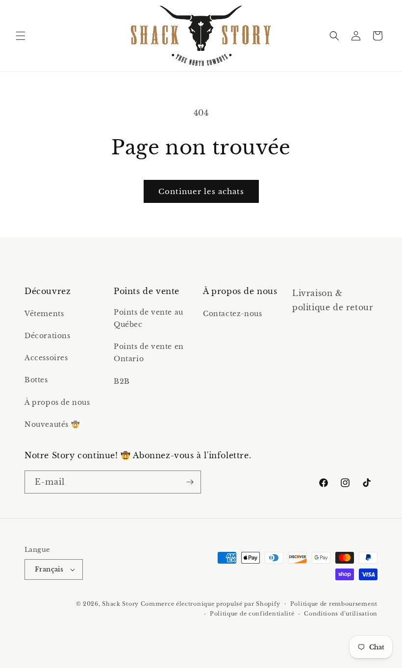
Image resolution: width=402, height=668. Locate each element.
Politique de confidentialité (252, 613)
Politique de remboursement (333, 603)
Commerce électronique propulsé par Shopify (210, 603)
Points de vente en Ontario (149, 352)
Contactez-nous (232, 313)
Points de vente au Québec (148, 318)
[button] (20, 36)
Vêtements (44, 313)
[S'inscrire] (190, 482)
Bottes (36, 379)
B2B (122, 381)
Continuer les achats (201, 191)
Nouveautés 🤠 (52, 424)
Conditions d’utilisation (340, 613)
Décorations (48, 335)
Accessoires (46, 357)
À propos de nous (57, 402)
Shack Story (120, 603)
